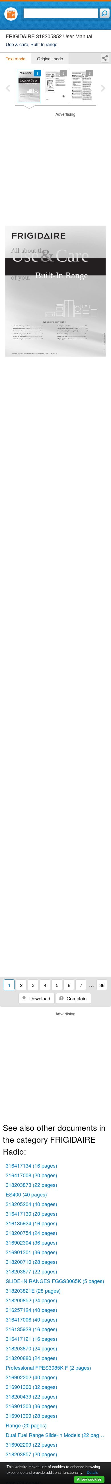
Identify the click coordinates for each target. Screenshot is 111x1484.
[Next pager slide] (103, 89)
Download (39, 998)
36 (101, 984)
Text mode (15, 58)
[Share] (105, 58)
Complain (76, 998)
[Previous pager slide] (8, 89)
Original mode (50, 58)
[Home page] (11, 14)
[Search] (105, 13)
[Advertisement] (55, 166)
